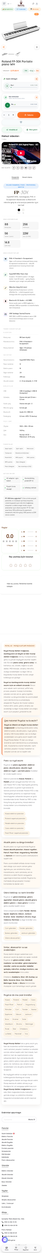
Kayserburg (30, 1004)
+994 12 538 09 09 (10, 1233)
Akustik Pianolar (7, 1139)
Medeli (24, 1000)
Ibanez (34, 1009)
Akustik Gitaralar (7, 1174)
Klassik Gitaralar (7, 1178)
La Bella (8, 1034)
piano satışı (33, 728)
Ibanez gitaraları (11, 933)
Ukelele (4, 1185)
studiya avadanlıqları (12, 672)
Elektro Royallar (7, 1145)
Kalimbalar (5, 1157)
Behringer (29, 1024)
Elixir (14, 1029)
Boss (7, 1019)
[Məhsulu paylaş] (3, 47)
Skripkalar (5, 1196)
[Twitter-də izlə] (17, 168)
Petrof (19, 1004)
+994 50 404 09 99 (10, 1225)
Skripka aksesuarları (9, 1200)
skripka (23, 669)
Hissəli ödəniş (27, 177)
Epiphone (8, 1014)
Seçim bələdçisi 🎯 (8, 1133)
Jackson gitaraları (28, 933)
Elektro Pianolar (7, 1136)
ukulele (17, 665)
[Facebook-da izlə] (13, 168)
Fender (25, 1009)
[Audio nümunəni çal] (7, 86)
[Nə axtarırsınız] (33, 3)
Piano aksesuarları (8, 1160)
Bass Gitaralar (7, 1182)
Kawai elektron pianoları (14, 813)
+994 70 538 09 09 (10, 1236)
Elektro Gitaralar (7, 1171)
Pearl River (9, 1004)
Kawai (7, 1000)
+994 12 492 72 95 (10, 1222)
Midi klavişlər (6, 1154)
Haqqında (15, 177)
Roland (16, 1000)
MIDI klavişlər (14, 669)
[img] (9, 541)
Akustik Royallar (7, 1142)
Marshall (18, 1034)
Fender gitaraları (26, 928)
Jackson (28, 1014)
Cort (17, 1009)
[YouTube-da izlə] (26, 168)
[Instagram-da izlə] (22, 168)
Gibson (18, 1014)
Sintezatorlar (6, 1151)
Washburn (9, 1024)
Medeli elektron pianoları (14, 823)
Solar (24, 1019)
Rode (7, 1029)
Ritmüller (8, 1009)
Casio (33, 1000)
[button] (29, 532)
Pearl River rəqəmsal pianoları (16, 833)
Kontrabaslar (6, 1207)
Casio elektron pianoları (14, 828)
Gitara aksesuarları (12, 938)
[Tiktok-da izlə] (34, 168)
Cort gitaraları (10, 928)
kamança (7, 665)
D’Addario (24, 1029)
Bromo (19, 1024)
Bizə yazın (33, 130)
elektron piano (10, 731)
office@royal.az (9, 1240)
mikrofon (30, 669)
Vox (26, 1034)
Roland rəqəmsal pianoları (15, 818)
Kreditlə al (13, 130)
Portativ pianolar (8, 1148)
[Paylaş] (36, 97)
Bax (37, 70)
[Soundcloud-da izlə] (30, 168)
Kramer (16, 1019)
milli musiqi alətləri (17, 734)
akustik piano (21, 731)
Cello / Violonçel (7, 1203)
